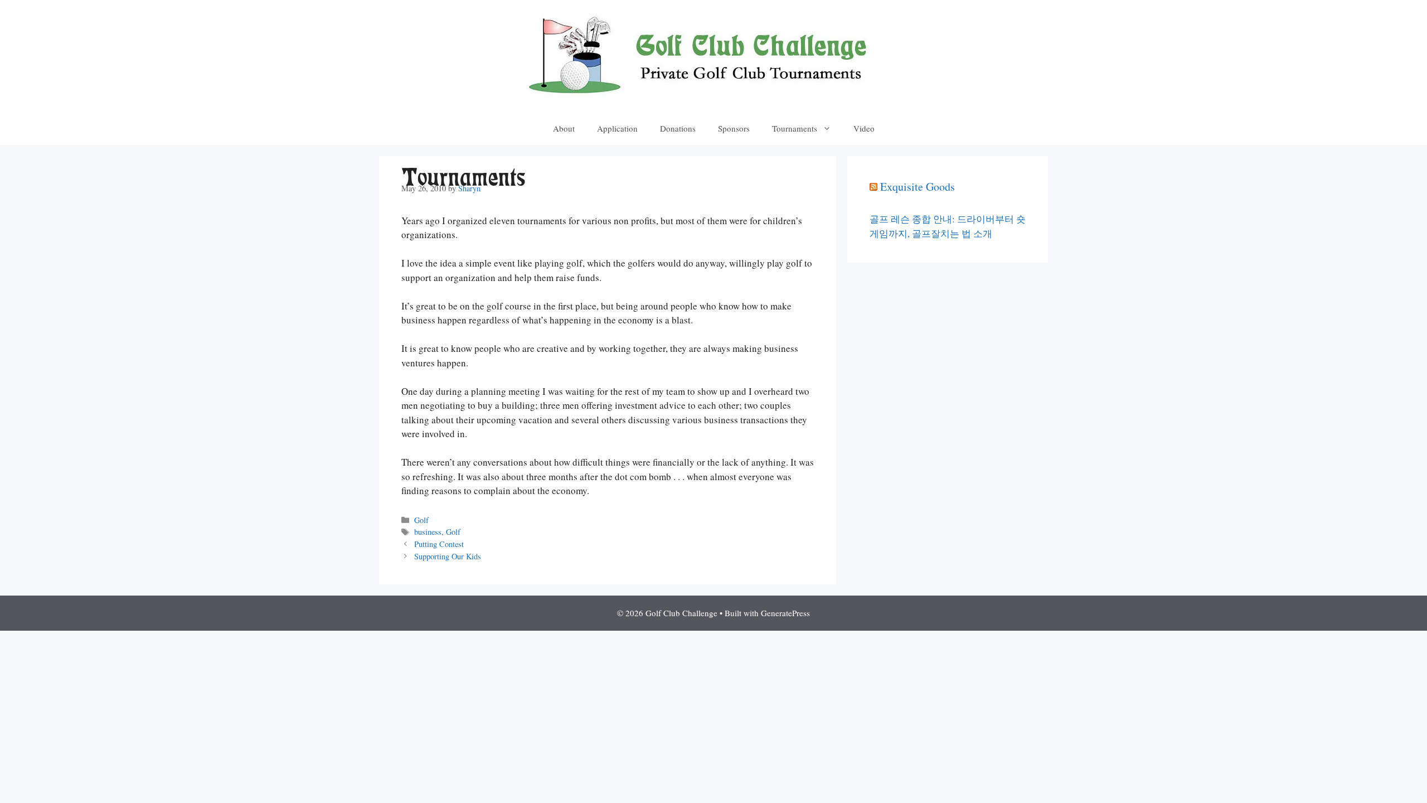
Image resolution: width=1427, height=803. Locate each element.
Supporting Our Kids (447, 556)
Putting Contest (439, 544)
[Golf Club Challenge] (713, 54)
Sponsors (734, 128)
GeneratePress (785, 612)
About (564, 128)
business (427, 531)
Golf (421, 520)
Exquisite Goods (917, 186)
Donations (678, 128)
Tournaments (794, 128)
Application (617, 128)
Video (864, 128)
